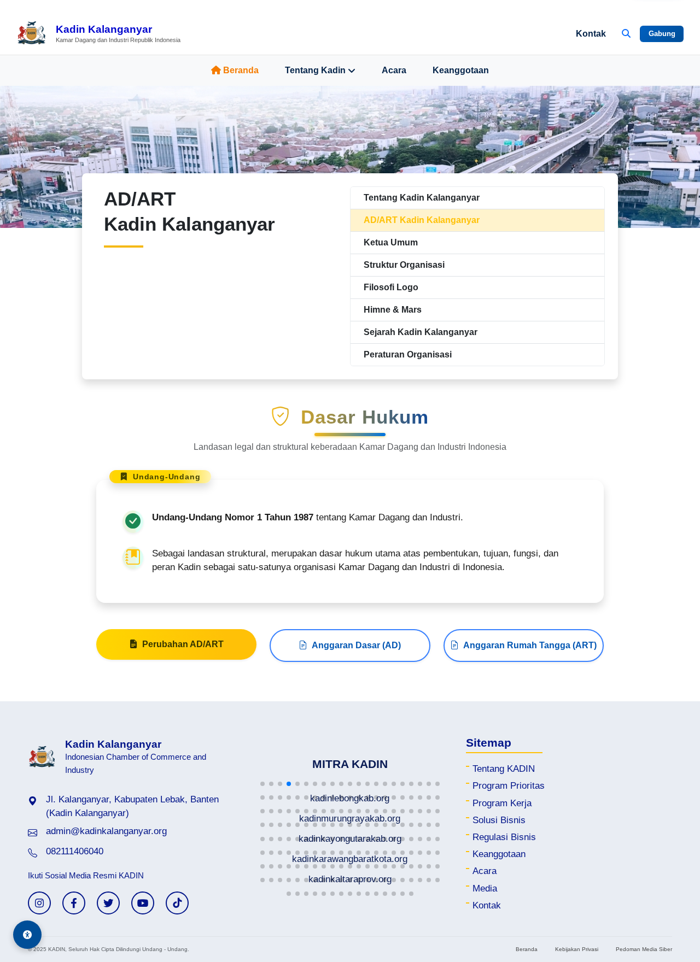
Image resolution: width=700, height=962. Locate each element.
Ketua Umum (391, 242)
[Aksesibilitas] (27, 934)
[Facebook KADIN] (73, 902)
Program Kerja (502, 803)
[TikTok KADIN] (177, 902)
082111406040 (74, 851)
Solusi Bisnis (499, 820)
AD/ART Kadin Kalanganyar (422, 220)
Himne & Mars (393, 309)
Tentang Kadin (315, 70)
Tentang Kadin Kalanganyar (422, 197)
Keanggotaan (461, 70)
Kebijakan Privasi (576, 949)
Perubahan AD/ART (183, 644)
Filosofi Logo (391, 287)
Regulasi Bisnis (504, 837)
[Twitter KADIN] (108, 902)
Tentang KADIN (503, 769)
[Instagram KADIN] (39, 902)
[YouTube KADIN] (142, 902)
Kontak (591, 33)
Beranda (241, 70)
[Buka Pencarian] (626, 34)
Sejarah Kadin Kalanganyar (420, 332)
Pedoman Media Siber (644, 949)
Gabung (662, 34)
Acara (394, 70)
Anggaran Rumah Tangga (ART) (530, 645)
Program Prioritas (508, 786)
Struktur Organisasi (404, 264)
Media (484, 888)
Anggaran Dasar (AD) (356, 645)
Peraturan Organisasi (408, 354)
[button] (262, 784)
